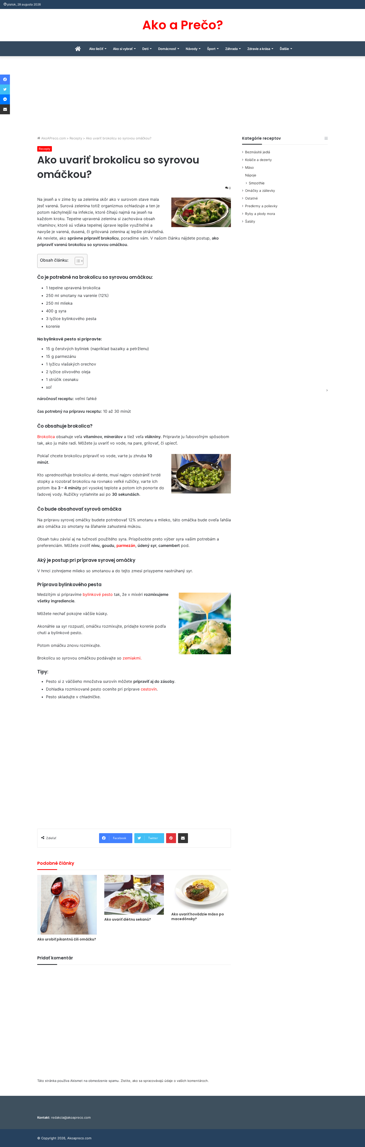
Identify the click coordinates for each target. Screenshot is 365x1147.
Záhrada (231, 49)
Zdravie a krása (258, 49)
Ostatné (251, 198)
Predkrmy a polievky (261, 206)
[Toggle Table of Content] (76, 261)
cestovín (149, 689)
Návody (191, 49)
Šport (211, 49)
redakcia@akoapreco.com (71, 1117)
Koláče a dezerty (258, 160)
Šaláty (250, 221)
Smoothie (256, 183)
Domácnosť (167, 49)
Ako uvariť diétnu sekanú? (127, 919)
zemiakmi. (132, 657)
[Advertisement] (182, 98)
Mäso (249, 167)
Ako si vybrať (123, 49)
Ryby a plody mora (260, 214)
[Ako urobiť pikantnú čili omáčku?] (67, 905)
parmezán (125, 545)
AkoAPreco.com (53, 138)
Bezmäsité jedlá (257, 152)
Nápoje (250, 175)
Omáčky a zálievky (260, 191)
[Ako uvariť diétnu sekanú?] (134, 895)
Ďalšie (284, 49)
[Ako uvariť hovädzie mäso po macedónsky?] (201, 892)
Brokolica (46, 436)
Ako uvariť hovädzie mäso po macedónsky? (197, 916)
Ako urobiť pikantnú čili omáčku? (66, 939)
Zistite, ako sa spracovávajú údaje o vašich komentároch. (165, 1081)
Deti (145, 49)
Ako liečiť (96, 49)
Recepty (76, 138)
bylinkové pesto (98, 594)
